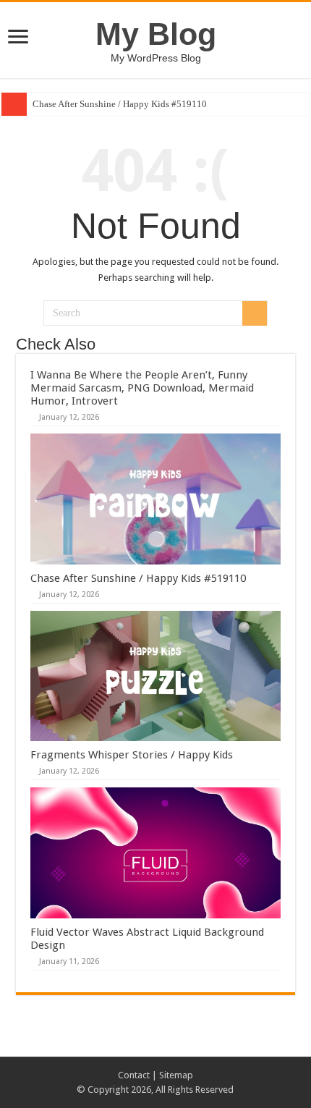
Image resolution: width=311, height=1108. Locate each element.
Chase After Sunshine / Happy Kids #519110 (120, 103)
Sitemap (176, 1075)
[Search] (254, 313)
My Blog (155, 34)
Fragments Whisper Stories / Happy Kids (131, 754)
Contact (134, 1075)
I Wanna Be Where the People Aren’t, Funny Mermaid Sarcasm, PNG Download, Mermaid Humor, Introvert (142, 387)
